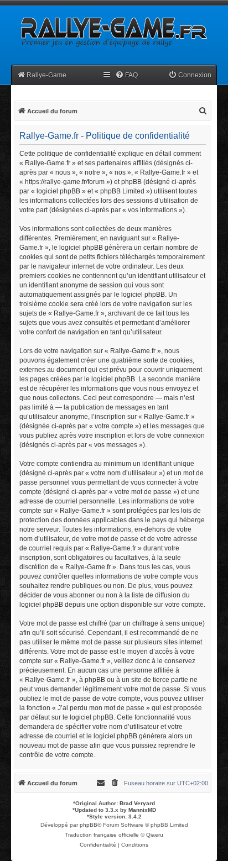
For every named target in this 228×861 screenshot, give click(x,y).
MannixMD (142, 810)
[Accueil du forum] (113, 31)
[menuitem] (126, 75)
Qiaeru (154, 835)
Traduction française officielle (102, 835)
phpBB (88, 825)
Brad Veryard (137, 803)
